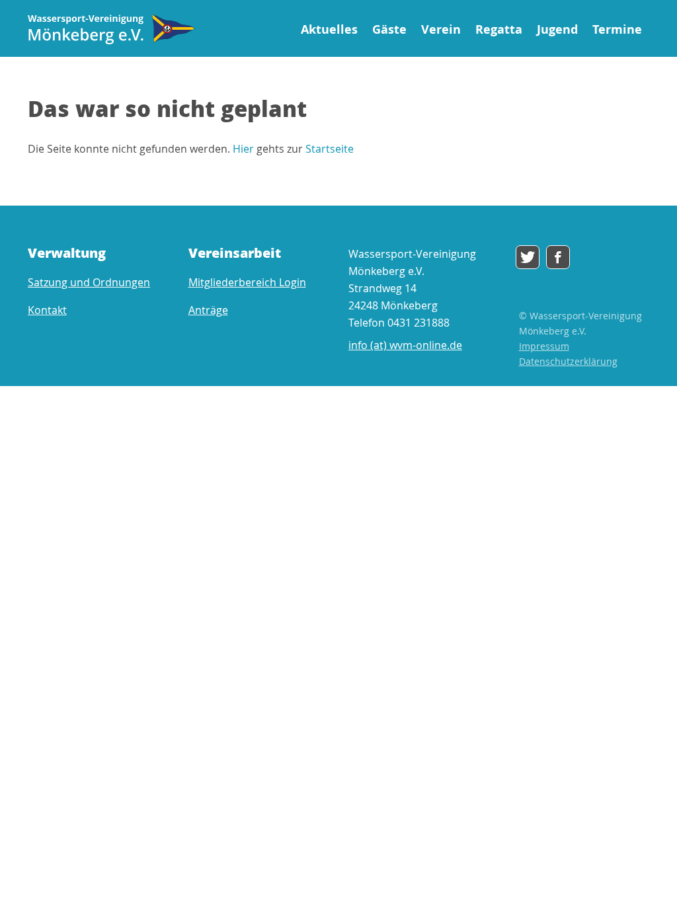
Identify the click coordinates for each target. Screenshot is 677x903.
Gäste (389, 29)
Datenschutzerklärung (568, 361)
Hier (243, 148)
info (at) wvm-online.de (405, 345)
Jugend (557, 29)
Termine (617, 29)
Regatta (498, 29)
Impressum (544, 346)
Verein (441, 29)
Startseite (329, 148)
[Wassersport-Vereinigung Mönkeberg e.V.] (111, 29)
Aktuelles (329, 29)
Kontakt (47, 310)
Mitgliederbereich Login (247, 282)
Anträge (208, 310)
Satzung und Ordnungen (89, 282)
